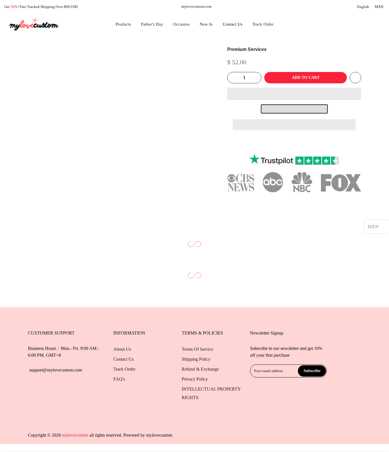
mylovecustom (159, 435)
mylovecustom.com (196, 6)
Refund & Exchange (200, 369)
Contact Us (232, 24)
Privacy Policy (195, 379)
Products (123, 24)
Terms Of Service (197, 349)
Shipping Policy (196, 359)
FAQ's (119, 379)
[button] (294, 94)
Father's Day (152, 24)
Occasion (181, 24)
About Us (122, 349)
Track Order (263, 24)
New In (206, 24)
